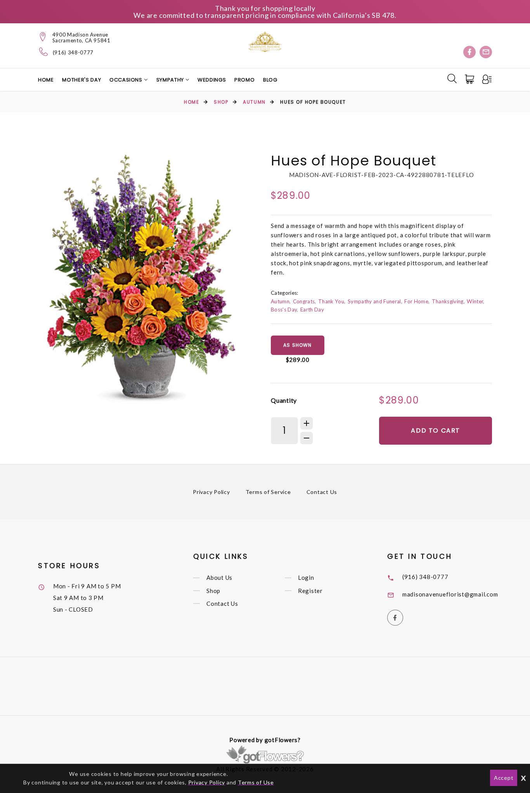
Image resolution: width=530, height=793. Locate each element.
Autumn (254, 102)
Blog (270, 79)
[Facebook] (469, 52)
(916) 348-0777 (73, 53)
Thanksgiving (448, 301)
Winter (475, 301)
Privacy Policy (211, 492)
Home (46, 79)
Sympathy (170, 79)
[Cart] (470, 79)
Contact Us (322, 492)
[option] (141, 280)
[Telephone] (43, 51)
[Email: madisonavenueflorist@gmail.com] (486, 52)
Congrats (304, 301)
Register (310, 590)
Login (306, 577)
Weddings (211, 79)
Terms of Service (268, 492)
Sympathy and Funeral (374, 301)
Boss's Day (284, 309)
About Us (219, 577)
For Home (416, 301)
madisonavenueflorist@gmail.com (450, 594)
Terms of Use (256, 782)
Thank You (331, 301)
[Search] (452, 78)
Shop (221, 102)
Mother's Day (81, 79)
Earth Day (312, 309)
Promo (244, 79)
